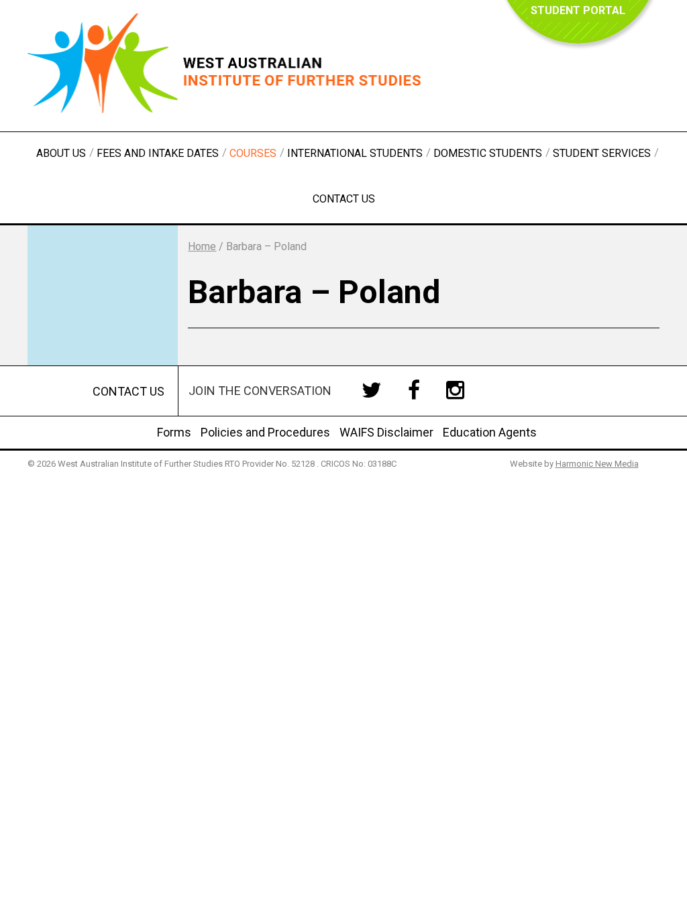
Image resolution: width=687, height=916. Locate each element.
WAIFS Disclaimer (386, 432)
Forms (174, 432)
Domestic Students (487, 153)
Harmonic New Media (597, 464)
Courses (252, 153)
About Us (61, 153)
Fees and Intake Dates (158, 153)
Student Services (602, 153)
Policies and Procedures (265, 432)
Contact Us (344, 198)
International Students (355, 153)
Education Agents (490, 432)
